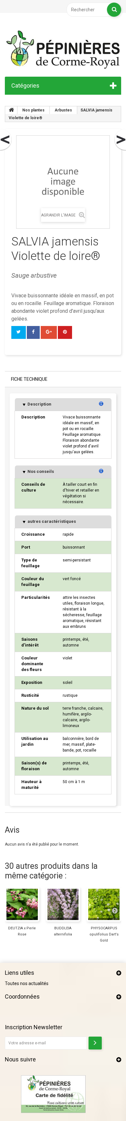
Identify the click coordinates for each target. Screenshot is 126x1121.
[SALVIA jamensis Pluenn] (6, 140)
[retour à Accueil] (11, 110)
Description (38, 404)
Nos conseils (40, 471)
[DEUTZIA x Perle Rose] (22, 904)
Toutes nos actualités (26, 983)
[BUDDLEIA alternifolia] (63, 904)
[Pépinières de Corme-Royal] (63, 50)
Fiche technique (29, 379)
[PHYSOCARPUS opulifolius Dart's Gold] (104, 904)
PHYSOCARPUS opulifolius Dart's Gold (104, 934)
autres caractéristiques (51, 521)
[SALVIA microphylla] (120, 140)
